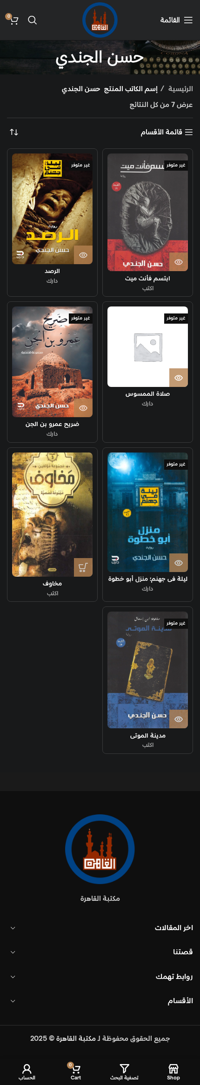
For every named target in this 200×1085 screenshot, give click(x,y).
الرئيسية (180, 89)
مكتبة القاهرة (76, 1038)
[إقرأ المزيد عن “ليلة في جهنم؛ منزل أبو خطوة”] (178, 562)
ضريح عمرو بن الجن (53, 424)
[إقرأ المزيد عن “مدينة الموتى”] (178, 719)
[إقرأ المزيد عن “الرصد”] (83, 255)
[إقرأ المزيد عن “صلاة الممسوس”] (178, 377)
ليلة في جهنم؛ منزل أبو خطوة (147, 579)
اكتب (147, 288)
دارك (52, 281)
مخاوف (52, 583)
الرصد (52, 271)
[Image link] (100, 849)
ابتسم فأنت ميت (147, 278)
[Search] (32, 20)
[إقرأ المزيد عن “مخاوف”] (83, 567)
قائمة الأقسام (161, 132)
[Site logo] (100, 19)
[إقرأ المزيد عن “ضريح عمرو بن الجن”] (83, 408)
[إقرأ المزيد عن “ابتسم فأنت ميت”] (178, 262)
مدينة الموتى (148, 736)
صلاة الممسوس (148, 394)
